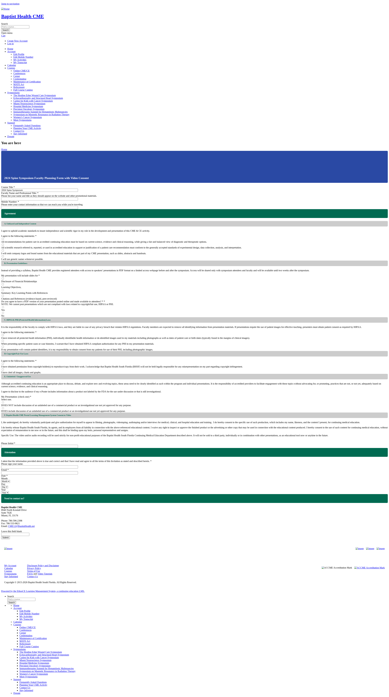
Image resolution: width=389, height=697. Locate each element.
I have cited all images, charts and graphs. (21, 372)
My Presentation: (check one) (15, 396)
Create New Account (17, 41)
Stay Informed (20, 133)
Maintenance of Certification (27, 81)
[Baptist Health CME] (8, 548)
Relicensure (19, 87)
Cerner (16, 76)
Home (10, 48)
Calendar (11, 65)
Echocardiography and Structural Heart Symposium (38, 98)
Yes (3, 310)
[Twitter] (370, 548)
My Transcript (20, 62)
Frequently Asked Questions (27, 125)
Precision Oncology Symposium (28, 109)
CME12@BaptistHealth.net (21, 526)
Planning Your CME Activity (27, 128)
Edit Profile (18, 54)
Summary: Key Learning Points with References (24, 293)
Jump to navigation (10, 3)
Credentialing (19, 79)
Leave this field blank (11, 531)
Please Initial (7, 443)
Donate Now (185, 548)
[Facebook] (360, 548)
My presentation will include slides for (19, 275)
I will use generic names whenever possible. (22, 259)
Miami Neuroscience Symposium (29, 103)
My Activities (19, 59)
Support (11, 122)
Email (4, 470)
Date (3, 475)
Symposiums (13, 92)
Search (4, 24)
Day (3, 484)
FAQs (30, 573)
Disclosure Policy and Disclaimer (43, 565)
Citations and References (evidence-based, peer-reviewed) (29, 298)
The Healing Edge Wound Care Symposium (34, 95)
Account (11, 51)
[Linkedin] (381, 548)
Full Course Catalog (23, 90)
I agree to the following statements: (18, 236)
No (2, 315)
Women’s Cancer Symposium (27, 117)
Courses (11, 68)
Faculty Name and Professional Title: (19, 193)
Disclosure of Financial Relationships (19, 281)
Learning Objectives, (11, 287)
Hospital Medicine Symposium (28, 106)
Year (3, 489)
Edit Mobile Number (23, 57)
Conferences (19, 73)
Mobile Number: (9, 201)
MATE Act (18, 84)
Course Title (7, 187)
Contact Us (18, 131)
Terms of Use (33, 571)
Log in (10, 43)
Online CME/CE (21, 70)
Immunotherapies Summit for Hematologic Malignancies (40, 112)
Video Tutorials (45, 573)
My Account (10, 565)
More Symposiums (22, 120)
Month (4, 478)
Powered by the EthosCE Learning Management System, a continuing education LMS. (43, 591)
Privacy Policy (34, 568)
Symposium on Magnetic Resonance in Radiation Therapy (41, 114)
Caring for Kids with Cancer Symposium (33, 101)
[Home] (5, 9)
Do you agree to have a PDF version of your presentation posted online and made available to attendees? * (52, 301)
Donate (10, 136)
